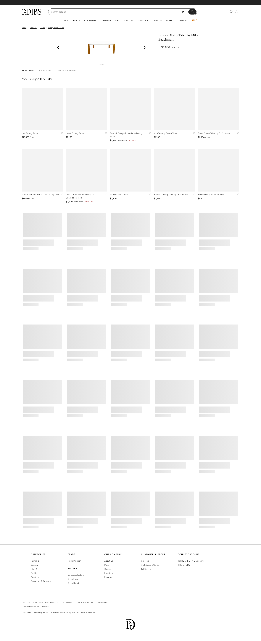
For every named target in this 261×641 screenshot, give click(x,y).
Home (24, 27)
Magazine (191, 560)
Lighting (106, 20)
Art (117, 20)
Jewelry (129, 20)
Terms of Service (87, 612)
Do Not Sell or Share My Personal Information (92, 602)
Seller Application (76, 574)
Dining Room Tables (56, 27)
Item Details (45, 70)
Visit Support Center (150, 564)
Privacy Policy (66, 602)
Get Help (145, 560)
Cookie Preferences (31, 606)
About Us (108, 560)
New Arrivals (72, 20)
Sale (194, 20)
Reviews (108, 577)
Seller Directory (75, 583)
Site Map (45, 606)
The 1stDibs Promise (67, 70)
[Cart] (236, 11)
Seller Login (73, 578)
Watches (143, 20)
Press (106, 564)
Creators (35, 577)
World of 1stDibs (176, 20)
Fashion (157, 20)
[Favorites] (231, 11)
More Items (28, 70)
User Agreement (51, 602)
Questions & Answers (41, 581)
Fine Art (34, 568)
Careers (107, 568)
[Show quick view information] (61, 133)
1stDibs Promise (148, 568)
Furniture (90, 20)
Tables (42, 27)
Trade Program (74, 560)
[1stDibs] (31, 12)
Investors (108, 573)
